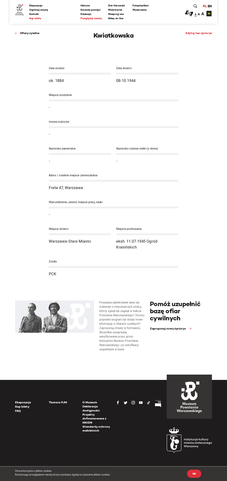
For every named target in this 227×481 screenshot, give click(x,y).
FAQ (18, 411)
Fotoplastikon (140, 5)
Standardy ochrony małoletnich (96, 428)
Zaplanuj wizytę (38, 9)
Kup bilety (35, 18)
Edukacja (86, 14)
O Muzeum (89, 402)
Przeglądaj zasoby (91, 18)
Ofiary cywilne (29, 33)
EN (210, 6)
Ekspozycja (35, 5)
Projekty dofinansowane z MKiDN (94, 418)
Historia (85, 5)
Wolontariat (115, 9)
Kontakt (34, 14)
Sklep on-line (115, 18)
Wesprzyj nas (116, 14)
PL (205, 6)
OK (194, 473)
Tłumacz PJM (58, 402)
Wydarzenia (139, 9)
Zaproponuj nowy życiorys (168, 328)
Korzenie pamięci (91, 9)
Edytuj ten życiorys (199, 33)
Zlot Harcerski (116, 5)
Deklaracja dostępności (91, 408)
